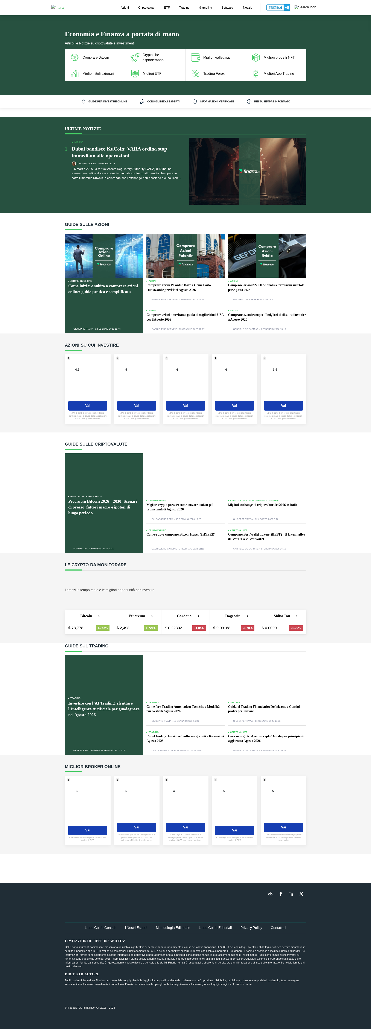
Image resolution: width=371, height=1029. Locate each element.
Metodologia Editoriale (173, 928)
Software (228, 7)
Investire (86, 281)
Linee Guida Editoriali (215, 928)
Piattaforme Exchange (264, 500)
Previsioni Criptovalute (86, 496)
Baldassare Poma (162, 519)
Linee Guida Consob (100, 928)
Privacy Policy (251, 928)
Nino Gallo (240, 299)
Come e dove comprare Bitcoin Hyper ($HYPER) (180, 534)
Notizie (247, 7)
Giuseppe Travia (83, 329)
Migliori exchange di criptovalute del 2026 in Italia (262, 505)
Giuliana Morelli (87, 164)
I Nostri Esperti (136, 928)
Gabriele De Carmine (164, 299)
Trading (184, 7)
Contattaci (278, 928)
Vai (87, 406)
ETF (167, 7)
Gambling (205, 7)
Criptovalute (146, 7)
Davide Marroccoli (163, 751)
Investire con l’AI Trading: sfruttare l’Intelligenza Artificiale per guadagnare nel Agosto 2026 (104, 709)
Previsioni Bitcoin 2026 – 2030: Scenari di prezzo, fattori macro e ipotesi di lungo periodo (102, 507)
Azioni (125, 7)
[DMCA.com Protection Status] (274, 1007)
